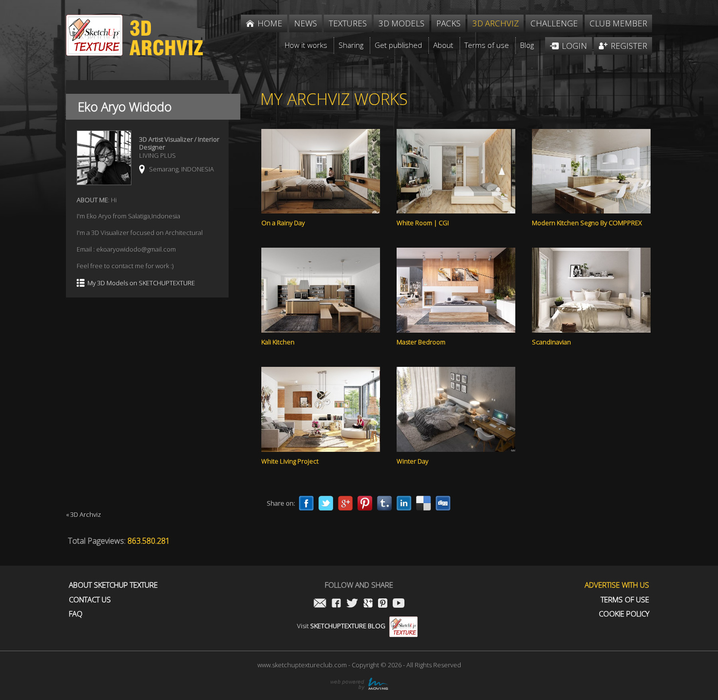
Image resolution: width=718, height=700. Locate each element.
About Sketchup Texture (113, 585)
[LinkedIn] (404, 503)
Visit (341, 625)
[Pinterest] (365, 503)
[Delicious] (423, 503)
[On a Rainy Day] (320, 171)
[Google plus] (345, 503)
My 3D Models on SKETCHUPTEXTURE (141, 283)
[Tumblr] (384, 503)
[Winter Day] (456, 409)
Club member (618, 23)
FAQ (76, 613)
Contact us (90, 599)
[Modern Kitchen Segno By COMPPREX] (591, 171)
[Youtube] (398, 604)
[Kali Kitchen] (320, 290)
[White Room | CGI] (456, 171)
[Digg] (443, 503)
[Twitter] (325, 503)
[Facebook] (306, 503)
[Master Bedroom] (456, 290)
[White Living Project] (320, 409)
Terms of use (625, 599)
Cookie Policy (624, 613)
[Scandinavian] (591, 290)
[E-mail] (320, 604)
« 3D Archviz (83, 514)
